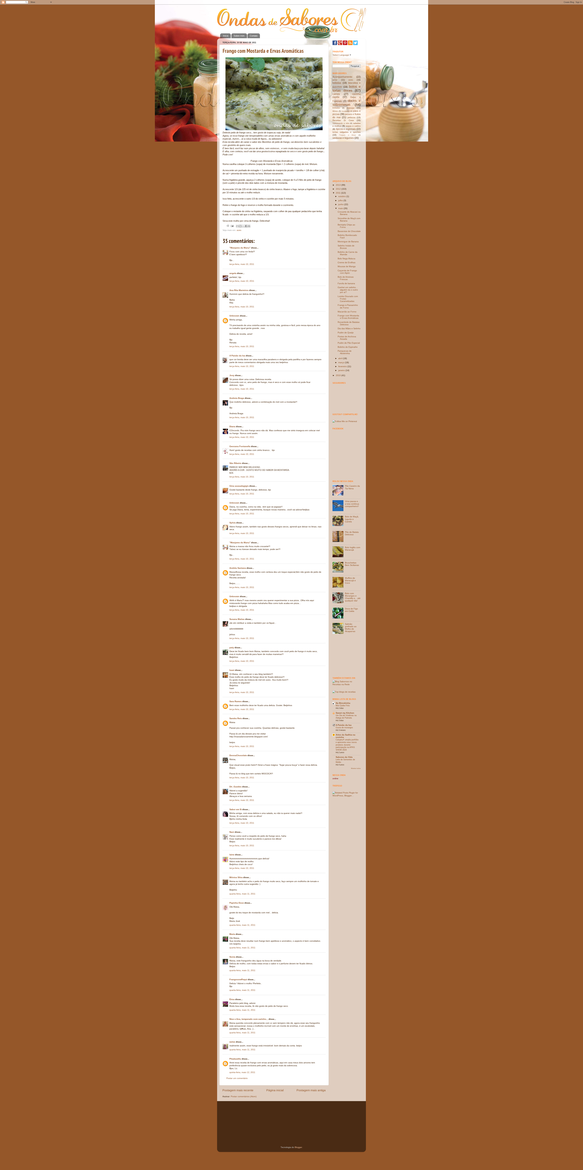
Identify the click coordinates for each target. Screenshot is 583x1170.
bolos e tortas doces (346, 88)
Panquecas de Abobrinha (344, 352)
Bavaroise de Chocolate (349, 231)
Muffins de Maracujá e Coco (350, 580)
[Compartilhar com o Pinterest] (249, 226)
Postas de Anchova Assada (347, 337)
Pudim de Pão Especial (349, 343)
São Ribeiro (235, 463)
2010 (338, 375)
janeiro (341, 370)
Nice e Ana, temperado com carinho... (248, 1019)
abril (340, 358)
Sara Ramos (235, 701)
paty (231, 647)
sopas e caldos (353, 126)
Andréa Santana (237, 568)
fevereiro (342, 366)
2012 (338, 189)
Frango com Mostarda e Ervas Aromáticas (263, 50)
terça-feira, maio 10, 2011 (241, 264)
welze (232, 1042)
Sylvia (232, 523)
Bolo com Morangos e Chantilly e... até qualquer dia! (352, 597)
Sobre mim (239, 35)
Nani (231, 832)
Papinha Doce (236, 903)
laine (231, 855)
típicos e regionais (346, 129)
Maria (232, 934)
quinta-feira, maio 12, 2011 (242, 1072)
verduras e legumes (343, 138)
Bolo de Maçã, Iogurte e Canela (352, 519)
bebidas (336, 82)
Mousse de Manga (347, 266)
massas (350, 108)
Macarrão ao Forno (347, 312)
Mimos (335, 111)
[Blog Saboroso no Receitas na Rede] (346, 684)
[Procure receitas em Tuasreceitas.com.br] (344, 692)
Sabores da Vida (344, 757)
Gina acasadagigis (239, 486)
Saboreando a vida (340, 123)
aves (239, 230)
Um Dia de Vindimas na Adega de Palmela (346, 716)
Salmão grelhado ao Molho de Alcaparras (350, 628)
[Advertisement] (347, 159)
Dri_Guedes (235, 787)
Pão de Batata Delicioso (352, 533)
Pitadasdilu (235, 1059)
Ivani (231, 670)
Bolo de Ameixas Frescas (346, 278)
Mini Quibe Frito (343, 705)
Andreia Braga (236, 398)
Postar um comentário (237, 1078)
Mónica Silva (236, 877)
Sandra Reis (235, 718)
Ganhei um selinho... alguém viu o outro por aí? (348, 289)
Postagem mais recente (237, 1090)
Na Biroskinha (343, 703)
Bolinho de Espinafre (348, 347)
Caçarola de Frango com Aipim (347, 271)
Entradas (336, 108)
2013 (338, 185)
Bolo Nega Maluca (346, 258)
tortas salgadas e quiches (346, 132)
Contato (253, 35)
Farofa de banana (346, 283)
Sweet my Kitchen (345, 713)
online (335, 778)
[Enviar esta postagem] (232, 226)
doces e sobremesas (346, 103)
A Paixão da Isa (237, 356)
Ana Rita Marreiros (239, 290)
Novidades (345, 111)
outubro (342, 196)
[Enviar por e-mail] (237, 226)
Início (225, 35)
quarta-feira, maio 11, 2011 (242, 894)
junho (341, 204)
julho (340, 200)
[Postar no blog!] (240, 226)
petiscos (351, 117)
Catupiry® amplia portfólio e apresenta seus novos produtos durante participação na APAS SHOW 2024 (347, 745)
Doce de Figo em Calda (351, 610)
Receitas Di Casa (343, 120)
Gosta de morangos (344, 727)
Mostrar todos (356, 768)
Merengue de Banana (348, 241)
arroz (335, 80)
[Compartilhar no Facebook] (246, 226)
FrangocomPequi (238, 979)
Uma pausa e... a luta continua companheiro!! (352, 503)
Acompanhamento (342, 76)
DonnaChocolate (238, 755)
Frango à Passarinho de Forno (348, 306)
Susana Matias (237, 619)
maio (341, 208)
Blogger (298, 1147)
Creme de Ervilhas (346, 262)
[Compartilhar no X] (243, 226)
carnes (336, 94)
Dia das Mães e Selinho (349, 328)
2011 (338, 193)
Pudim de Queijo (346, 332)
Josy (231, 375)
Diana (232, 426)
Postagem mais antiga (311, 1090)
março (341, 362)
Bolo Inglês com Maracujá (352, 548)
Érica (232, 999)
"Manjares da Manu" (240, 248)
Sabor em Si (235, 809)
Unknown (234, 316)
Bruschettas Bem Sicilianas (352, 564)
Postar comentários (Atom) (244, 1096)
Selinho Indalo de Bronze (346, 247)
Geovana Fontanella (239, 446)
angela (232, 273)
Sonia (232, 957)
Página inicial (275, 1090)
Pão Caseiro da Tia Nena (352, 487)
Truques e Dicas (347, 135)
